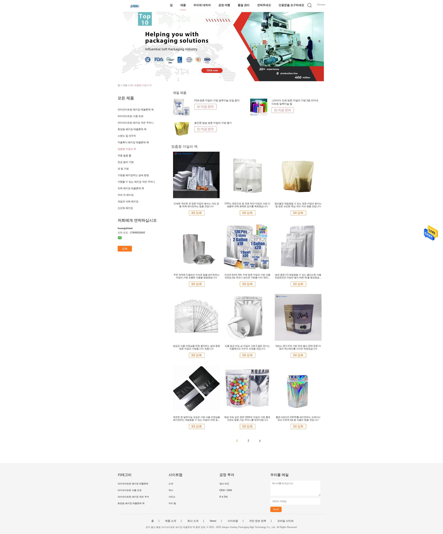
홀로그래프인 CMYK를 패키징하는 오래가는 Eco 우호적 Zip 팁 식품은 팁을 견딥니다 (298, 418)
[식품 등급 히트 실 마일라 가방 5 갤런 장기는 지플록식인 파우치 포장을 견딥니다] (247, 317)
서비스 (172, 496)
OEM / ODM (225, 490)
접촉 (125, 248)
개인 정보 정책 (257, 521)
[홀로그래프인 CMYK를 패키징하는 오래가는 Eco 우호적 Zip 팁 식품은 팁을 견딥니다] (298, 388)
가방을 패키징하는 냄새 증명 (133, 175)
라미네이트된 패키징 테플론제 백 (136, 109)
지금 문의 (207, 106)
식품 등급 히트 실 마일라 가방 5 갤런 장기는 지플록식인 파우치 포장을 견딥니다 (247, 347)
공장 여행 (224, 5)
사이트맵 (233, 521)
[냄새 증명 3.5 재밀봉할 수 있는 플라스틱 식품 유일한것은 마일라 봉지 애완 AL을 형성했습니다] (298, 246)
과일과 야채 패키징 (128, 201)
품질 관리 (244, 5)
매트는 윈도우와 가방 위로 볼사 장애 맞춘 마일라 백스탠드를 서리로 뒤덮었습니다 (298, 347)
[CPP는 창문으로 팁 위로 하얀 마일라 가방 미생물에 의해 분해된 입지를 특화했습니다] (247, 175)
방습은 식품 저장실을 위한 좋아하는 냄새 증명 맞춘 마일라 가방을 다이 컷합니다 (196, 347)
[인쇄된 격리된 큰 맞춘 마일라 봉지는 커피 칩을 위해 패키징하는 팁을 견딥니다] (196, 175)
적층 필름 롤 (124, 155)
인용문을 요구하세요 (291, 5)
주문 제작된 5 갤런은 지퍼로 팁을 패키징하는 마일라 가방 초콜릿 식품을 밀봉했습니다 (196, 276)
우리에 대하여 (202, 5)
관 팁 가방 (123, 168)
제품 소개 (170, 521)
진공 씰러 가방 (126, 162)
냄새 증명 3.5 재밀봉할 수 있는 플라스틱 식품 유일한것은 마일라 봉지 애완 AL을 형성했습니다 (298, 276)
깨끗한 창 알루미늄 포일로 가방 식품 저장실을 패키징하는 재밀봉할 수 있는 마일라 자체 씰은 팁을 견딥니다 (196, 418)
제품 (183, 5)
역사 (171, 490)
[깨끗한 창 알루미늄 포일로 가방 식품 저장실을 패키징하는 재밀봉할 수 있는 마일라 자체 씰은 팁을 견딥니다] (196, 388)
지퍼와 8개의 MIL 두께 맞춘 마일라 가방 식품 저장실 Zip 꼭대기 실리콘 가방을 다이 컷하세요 (247, 276)
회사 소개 (192, 521)
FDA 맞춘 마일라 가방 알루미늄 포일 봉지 (216, 100)
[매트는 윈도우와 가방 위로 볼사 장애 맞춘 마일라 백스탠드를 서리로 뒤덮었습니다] (298, 317)
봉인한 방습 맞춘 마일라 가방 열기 (213, 122)
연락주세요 (264, 5)
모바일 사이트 (285, 521)
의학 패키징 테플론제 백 (131, 188)
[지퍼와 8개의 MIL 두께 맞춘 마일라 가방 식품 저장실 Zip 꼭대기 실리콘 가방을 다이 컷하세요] (247, 246)
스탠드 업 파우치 (127, 135)
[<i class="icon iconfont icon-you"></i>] (259, 440)
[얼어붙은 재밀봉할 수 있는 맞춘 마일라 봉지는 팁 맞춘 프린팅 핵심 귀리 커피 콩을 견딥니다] (298, 175)
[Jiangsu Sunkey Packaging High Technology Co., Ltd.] (134, 6)
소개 (171, 483)
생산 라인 (224, 483)
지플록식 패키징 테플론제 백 (133, 142)
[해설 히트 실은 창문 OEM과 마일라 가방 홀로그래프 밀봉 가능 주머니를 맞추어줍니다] (247, 388)
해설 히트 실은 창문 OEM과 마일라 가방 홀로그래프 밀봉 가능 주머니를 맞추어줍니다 (247, 418)
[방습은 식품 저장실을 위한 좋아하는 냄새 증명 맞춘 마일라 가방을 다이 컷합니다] (196, 317)
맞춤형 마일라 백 (143, 85)
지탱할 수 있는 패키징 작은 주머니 (136, 181)
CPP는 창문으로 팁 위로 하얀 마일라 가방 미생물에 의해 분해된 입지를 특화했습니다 (247, 205)
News (213, 521)
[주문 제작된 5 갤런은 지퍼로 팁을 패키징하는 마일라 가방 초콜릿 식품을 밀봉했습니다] (196, 246)
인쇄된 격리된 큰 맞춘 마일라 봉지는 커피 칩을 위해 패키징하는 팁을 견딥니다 (196, 205)
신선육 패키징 (125, 208)
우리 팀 (172, 503)
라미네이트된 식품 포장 (130, 116)
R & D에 (223, 496)
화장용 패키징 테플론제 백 (132, 129)
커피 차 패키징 (126, 194)
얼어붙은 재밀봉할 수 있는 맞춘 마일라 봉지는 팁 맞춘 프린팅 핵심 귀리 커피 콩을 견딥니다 (298, 205)
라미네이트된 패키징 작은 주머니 (136, 122)
